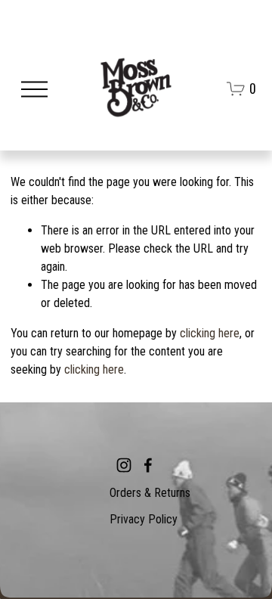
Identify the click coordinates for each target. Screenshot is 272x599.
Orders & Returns (150, 493)
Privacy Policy (144, 519)
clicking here (210, 333)
